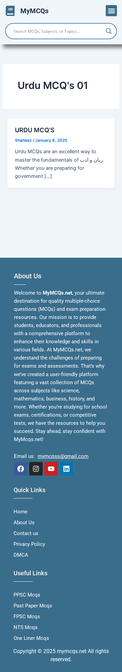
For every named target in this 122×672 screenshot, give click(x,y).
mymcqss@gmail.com (63, 456)
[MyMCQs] (10, 11)
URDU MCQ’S (35, 130)
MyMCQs (34, 11)
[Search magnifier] (109, 31)
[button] (111, 10)
